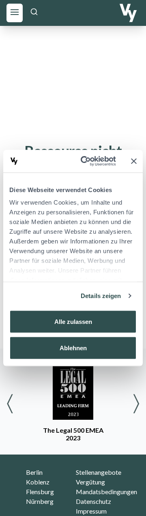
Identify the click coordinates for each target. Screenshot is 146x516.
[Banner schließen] (134, 161)
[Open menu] (14, 12)
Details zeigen (101, 295)
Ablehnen (73, 348)
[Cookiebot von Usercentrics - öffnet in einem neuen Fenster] (85, 161)
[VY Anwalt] (128, 13)
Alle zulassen (73, 321)
